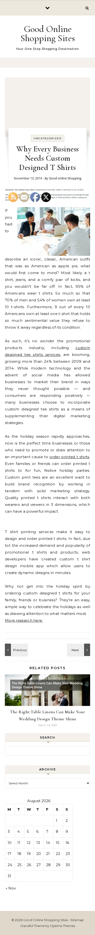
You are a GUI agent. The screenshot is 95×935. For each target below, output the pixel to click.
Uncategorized (48, 138)
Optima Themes (62, 926)
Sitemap (77, 920)
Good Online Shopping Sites (47, 33)
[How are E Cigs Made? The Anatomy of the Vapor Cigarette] (79, 650)
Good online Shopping (65, 178)
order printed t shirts (69, 456)
